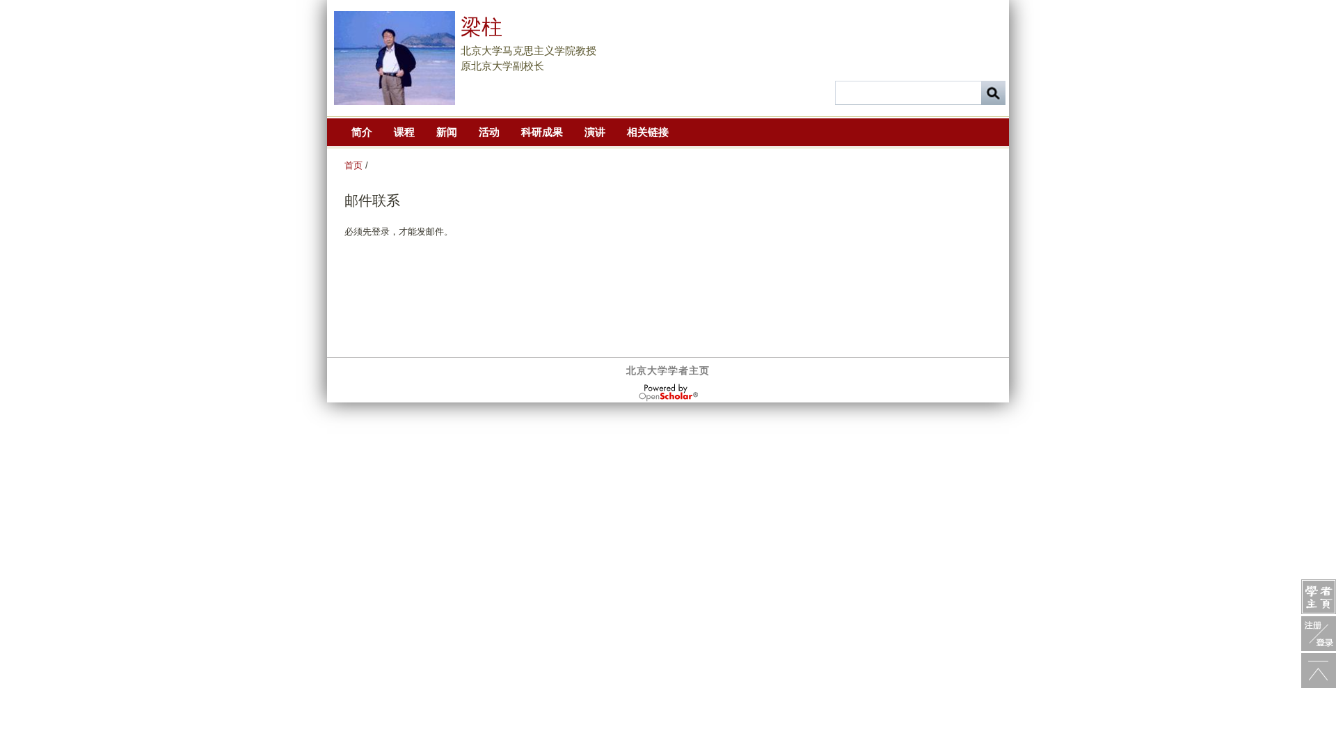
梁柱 (481, 26)
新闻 (446, 132)
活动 (489, 132)
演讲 (594, 132)
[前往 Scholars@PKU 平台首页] (1318, 596)
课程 (404, 132)
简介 (361, 132)
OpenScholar (668, 393)
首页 (353, 165)
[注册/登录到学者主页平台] (1318, 633)
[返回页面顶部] (1318, 670)
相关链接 (648, 132)
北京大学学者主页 (668, 370)
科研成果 (542, 132)
